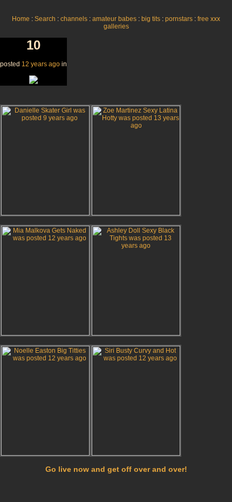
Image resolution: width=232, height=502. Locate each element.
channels (73, 19)
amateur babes (114, 19)
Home (21, 19)
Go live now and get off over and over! (116, 469)
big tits (150, 19)
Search (45, 19)
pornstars (179, 19)
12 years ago (41, 64)
